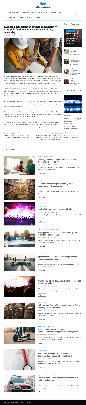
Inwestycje (7, 24)
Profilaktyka (57, 229)
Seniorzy (55, 374)
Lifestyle (20, 17)
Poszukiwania (49, 374)
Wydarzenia (44, 180)
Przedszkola (45, 156)
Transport (25, 12)
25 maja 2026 (75, 74)
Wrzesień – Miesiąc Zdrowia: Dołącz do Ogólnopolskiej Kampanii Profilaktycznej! (55, 355)
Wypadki (43, 253)
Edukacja (40, 156)
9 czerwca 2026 (75, 64)
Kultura (39, 180)
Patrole (52, 326)
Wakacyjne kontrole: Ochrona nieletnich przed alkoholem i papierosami (57, 233)
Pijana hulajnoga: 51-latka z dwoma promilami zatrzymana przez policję (57, 258)
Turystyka (12, 17)
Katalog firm (29, 17)
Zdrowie (53, 12)
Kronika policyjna (68, 115)
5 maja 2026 (75, 84)
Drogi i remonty (70, 31)
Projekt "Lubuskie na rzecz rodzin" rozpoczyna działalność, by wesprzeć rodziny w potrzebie (17, 136)
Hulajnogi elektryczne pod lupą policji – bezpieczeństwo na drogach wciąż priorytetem (58, 330)
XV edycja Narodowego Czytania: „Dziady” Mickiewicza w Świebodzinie (56, 185)
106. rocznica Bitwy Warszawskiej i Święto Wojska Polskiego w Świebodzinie (59, 306)
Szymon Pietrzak (19, 35)
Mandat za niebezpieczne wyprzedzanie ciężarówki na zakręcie (73, 119)
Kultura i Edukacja (42, 12)
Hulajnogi (48, 326)
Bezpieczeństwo (14, 12)
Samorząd (51, 156)
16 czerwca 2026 (76, 54)
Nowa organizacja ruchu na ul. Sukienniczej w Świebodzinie (75, 52)
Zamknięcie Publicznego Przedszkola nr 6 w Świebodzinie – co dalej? (57, 160)
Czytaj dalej (42, 173)
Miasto (33, 12)
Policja (39, 253)
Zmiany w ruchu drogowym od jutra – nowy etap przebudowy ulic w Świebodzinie (75, 63)
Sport (60, 12)
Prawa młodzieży (50, 229)
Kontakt (39, 17)
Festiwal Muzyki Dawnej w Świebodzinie (55, 209)
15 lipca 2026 (69, 123)
